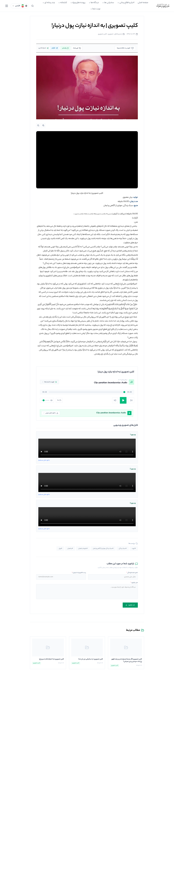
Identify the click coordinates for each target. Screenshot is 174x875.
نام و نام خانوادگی (132, 573)
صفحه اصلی (143, 2)
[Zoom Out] (38, 125)
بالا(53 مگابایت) (82, 214)
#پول (60, 548)
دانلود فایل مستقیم (44, 460)
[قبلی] (115, 400)
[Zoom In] (43, 125)
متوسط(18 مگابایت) (94, 214)
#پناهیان (70, 548)
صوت (75, 214)
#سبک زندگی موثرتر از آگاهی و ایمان (103, 548)
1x (58, 400)
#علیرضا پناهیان (83, 548)
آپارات (135, 218)
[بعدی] (131, 400)
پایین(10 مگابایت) (106, 214)
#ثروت (134, 548)
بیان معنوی (127, 197)
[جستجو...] (32, 6)
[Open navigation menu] (6, 5)
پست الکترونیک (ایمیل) (79, 573)
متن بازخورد (134, 583)
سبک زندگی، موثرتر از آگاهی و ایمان (118, 205)
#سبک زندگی (122, 548)
